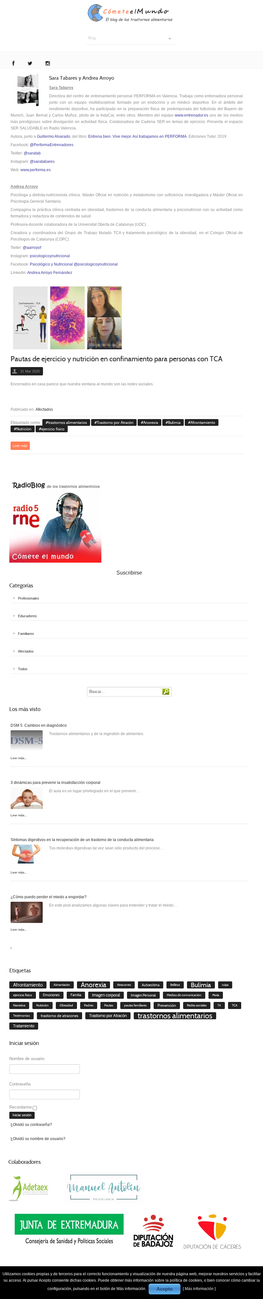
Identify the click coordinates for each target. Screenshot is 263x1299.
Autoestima (150, 985)
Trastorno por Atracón (115, 422)
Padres (88, 1005)
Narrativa (19, 1005)
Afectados (44, 409)
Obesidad (66, 1005)
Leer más (20, 446)
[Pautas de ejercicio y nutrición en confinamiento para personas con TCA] (67, 318)
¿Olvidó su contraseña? (31, 1124)
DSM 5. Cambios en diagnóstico (39, 725)
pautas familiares (135, 1005)
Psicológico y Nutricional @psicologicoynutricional (74, 264)
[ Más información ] (199, 1288)
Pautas (108, 1005)
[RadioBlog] (55, 521)
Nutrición (23, 428)
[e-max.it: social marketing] (241, 393)
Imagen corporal (106, 995)
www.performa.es (36, 170)
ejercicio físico (52, 428)
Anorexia (150, 422)
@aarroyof (32, 247)
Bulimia (174, 422)
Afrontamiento (203, 422)
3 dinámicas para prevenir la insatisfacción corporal (55, 783)
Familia (76, 995)
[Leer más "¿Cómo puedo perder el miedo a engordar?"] (27, 914)
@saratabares (42, 161)
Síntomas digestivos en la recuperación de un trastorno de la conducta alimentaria (82, 840)
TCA (234, 1005)
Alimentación (62, 985)
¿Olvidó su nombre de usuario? (38, 1139)
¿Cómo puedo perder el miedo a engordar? (49, 897)
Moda (215, 995)
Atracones (124, 985)
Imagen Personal (143, 995)
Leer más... (19, 758)
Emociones (51, 995)
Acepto (165, 1289)
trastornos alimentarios (67, 422)
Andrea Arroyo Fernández (49, 272)
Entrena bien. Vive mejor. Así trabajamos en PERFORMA (137, 136)
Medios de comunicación (184, 995)
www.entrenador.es (191, 115)
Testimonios (21, 1016)
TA (219, 1005)
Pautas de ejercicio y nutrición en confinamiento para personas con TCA (117, 359)
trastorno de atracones (59, 1015)
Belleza (175, 985)
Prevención (166, 1005)
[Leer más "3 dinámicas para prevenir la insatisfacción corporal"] (27, 799)
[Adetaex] (29, 1187)
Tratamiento (23, 1025)
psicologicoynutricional (50, 256)
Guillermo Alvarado (53, 136)
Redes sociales (197, 1005)
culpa (225, 985)
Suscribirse (129, 572)
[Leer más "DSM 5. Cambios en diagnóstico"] (27, 742)
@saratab (32, 153)
